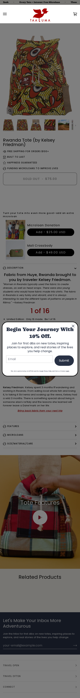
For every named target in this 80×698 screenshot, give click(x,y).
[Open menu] (8, 14)
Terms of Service (60, 371)
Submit (64, 360)
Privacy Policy (48, 371)
